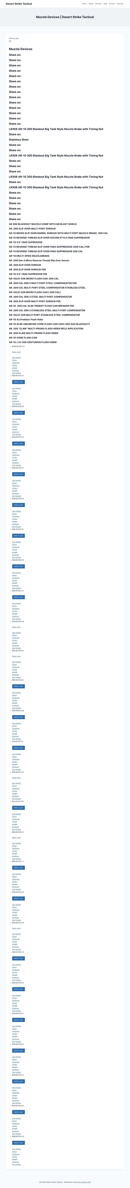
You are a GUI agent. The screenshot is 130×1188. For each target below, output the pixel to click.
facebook (15, 363)
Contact (112, 4)
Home (84, 4)
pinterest (15, 370)
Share (14, 360)
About (91, 4)
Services (98, 4)
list (10, 41)
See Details (16, 358)
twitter (14, 365)
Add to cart (18, 382)
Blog (105, 4)
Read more (16, 352)
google (14, 368)
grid (17, 38)
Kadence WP (86, 1182)
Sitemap (120, 4)
